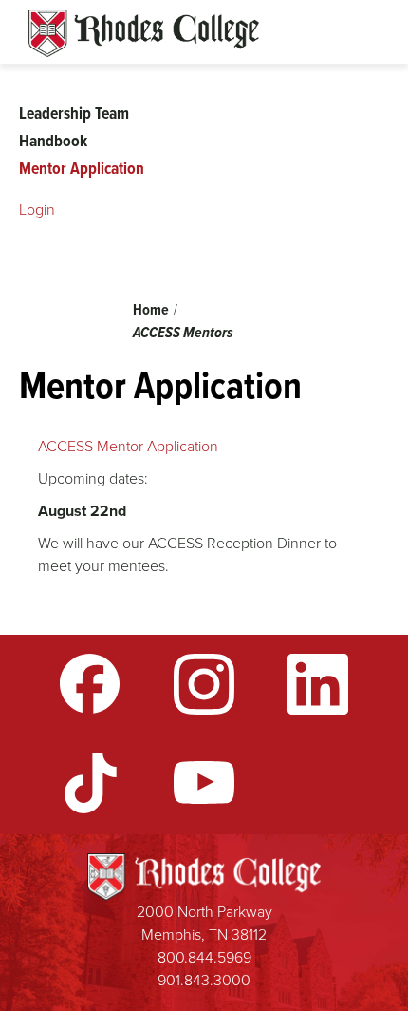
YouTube (204, 783)
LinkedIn (317, 684)
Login (37, 209)
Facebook (90, 684)
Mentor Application (81, 168)
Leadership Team (74, 113)
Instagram (204, 684)
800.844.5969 (204, 957)
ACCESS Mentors (183, 332)
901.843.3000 (204, 980)
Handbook (53, 140)
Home (151, 309)
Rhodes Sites (143, 33)
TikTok (90, 783)
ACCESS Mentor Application (130, 446)
